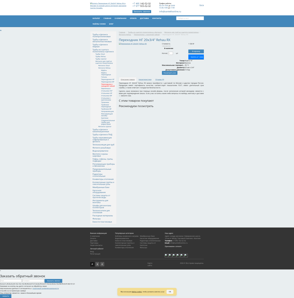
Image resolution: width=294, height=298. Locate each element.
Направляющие (107, 111)
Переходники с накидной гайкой (108, 85)
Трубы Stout (100, 54)
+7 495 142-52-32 (179, 241)
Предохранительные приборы (102, 170)
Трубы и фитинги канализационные (101, 130)
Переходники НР (107, 79)
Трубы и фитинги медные (100, 45)
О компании (120, 18)
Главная (107, 18)
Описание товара (128, 79)
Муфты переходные (106, 74)
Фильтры (97, 218)
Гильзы (104, 77)
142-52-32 (141, 3)
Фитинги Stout (104, 65)
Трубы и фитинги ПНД (102, 134)
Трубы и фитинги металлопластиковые (102, 40)
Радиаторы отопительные (99, 175)
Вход (92, 251)
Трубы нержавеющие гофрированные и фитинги (102, 139)
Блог (111, 24)
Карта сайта (150, 264)
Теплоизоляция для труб (103, 144)
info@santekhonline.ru (170, 11)
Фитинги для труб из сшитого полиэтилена (104, 62)
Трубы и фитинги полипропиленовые (102, 35)
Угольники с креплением (106, 99)
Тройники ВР (106, 109)
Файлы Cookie (99, 24)
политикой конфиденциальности (46, 288)
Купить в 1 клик (197, 57)
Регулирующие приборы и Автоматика (104, 165)
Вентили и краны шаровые (100, 155)
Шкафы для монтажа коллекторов (102, 206)
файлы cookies (137, 292)
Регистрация (95, 254)
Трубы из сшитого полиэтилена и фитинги (103, 50)
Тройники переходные (106, 106)
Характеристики (145, 79)
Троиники (105, 102)
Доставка (144, 18)
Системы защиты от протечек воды (101, 196)
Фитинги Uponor (104, 126)
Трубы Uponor (101, 59)
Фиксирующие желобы (107, 115)
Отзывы (159, 79)
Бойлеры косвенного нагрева (127, 236)
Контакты (156, 18)
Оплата (133, 18)
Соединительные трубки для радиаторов (108, 122)
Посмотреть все (169, 73)
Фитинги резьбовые (102, 147)
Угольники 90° (107, 91)
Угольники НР (106, 93)
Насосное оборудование (99, 191)
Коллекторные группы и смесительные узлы (103, 183)
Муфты (104, 70)
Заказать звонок (142, 11)
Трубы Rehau (100, 56)
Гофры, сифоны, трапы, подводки (103, 160)
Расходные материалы (103, 215)
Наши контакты (96, 245)
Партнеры (94, 243)
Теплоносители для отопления (101, 211)
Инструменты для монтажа (100, 201)
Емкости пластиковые (102, 222)
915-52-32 (141, 6)
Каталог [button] (96, 18)
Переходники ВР (107, 82)
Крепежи (104, 118)
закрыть (5, 296)
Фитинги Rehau (104, 68)
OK (170, 292)
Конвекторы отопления (103, 179)
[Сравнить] (180, 53)
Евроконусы (106, 88)
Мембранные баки (101, 187)
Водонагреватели (100, 151)
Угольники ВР (106, 96)
